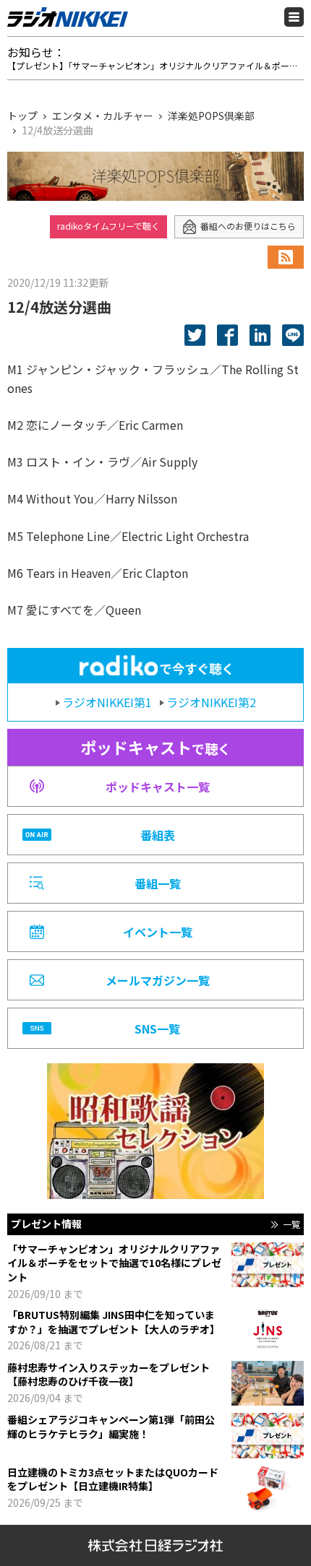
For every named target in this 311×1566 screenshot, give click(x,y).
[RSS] (286, 257)
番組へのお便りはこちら (248, 226)
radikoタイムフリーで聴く (108, 226)
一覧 (291, 1224)
